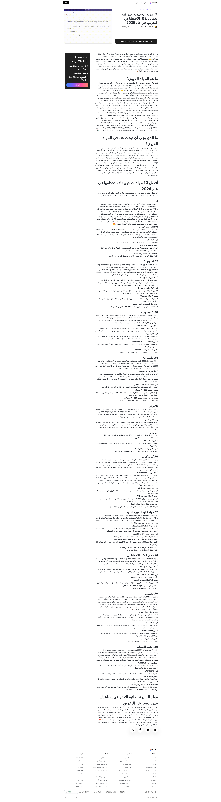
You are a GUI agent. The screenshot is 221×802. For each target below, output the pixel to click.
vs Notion (80, 773)
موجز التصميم (127, 767)
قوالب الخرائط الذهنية (101, 757)
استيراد (154, 786)
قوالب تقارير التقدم (102, 764)
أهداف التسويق (127, 777)
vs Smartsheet (79, 786)
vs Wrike (80, 780)
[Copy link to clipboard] (132, 730)
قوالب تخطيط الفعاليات (101, 777)
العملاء (154, 773)
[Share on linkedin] (147, 730)
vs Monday (79, 757)
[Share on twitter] (155, 730)
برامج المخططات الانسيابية (124, 770)
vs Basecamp (79, 777)
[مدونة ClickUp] (153, 3)
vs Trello (80, 767)
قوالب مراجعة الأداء (102, 780)
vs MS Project (79, 783)
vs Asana (80, 761)
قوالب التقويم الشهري (101, 783)
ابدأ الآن (66, 2)
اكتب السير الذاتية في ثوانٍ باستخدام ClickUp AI (136, 41)
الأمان (81, 797)
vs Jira (81, 764)
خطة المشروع (127, 757)
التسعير (154, 757)
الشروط (67, 797)
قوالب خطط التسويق (101, 773)
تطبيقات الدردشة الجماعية (124, 773)
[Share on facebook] (140, 730)
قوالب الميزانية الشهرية (101, 770)
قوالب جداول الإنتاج (102, 761)
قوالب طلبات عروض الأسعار (100, 767)
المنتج (154, 761)
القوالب (154, 777)
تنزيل (154, 764)
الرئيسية (143, 3)
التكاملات (153, 780)
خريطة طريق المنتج (151, 770)
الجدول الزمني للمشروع (125, 780)
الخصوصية (74, 797)
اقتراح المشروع (127, 786)
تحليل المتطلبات (127, 764)
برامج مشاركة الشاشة (125, 783)
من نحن (154, 783)
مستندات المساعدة (151, 767)
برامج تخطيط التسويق (125, 761)
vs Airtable (80, 770)
